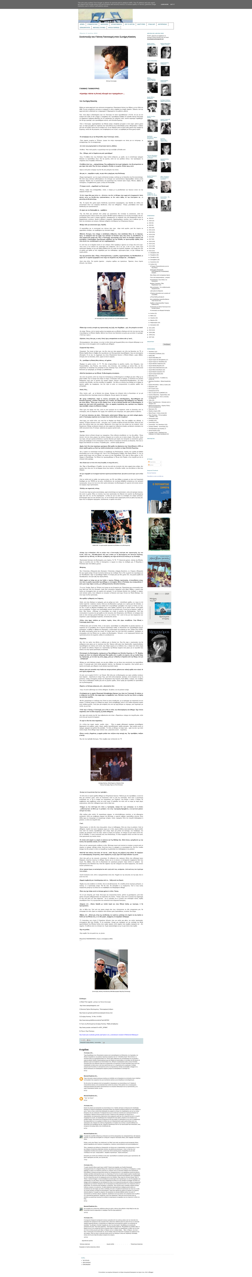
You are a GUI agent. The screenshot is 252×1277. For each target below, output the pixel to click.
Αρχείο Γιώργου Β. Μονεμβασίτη (157, 359)
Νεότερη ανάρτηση (85, 1244)
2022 (150, 227)
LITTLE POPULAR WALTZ (157, 297)
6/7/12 (85, 1070)
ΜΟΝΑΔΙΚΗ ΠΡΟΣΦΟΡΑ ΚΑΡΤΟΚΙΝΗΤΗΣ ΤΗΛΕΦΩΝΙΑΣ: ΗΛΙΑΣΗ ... (159, 271)
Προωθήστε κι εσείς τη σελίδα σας (155, 476)
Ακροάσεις (151, 351)
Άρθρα (150, 355)
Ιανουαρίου (153, 325)
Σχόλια (151, 465)
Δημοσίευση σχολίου (87, 1240)
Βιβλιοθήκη (152, 376)
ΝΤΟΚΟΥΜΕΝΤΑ (116, 24)
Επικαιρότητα (152, 390)
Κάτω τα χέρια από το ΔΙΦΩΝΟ (157, 392)
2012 (150, 250)
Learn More (164, 4)
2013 (150, 248)
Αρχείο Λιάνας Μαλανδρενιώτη (157, 367)
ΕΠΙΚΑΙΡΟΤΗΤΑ (85, 27)
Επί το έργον (152, 388)
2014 (150, 246)
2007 (150, 337)
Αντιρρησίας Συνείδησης (155, 353)
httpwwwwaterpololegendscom (89, 1005)
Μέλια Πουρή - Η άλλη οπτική (156, 413)
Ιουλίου (152, 264)
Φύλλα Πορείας (153, 430)
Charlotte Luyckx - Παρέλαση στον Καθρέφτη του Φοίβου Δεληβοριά (158, 433)
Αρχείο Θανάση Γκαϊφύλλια (156, 363)
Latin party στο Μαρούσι (156, 291)
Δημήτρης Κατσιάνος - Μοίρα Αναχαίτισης (160, 381)
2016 (150, 241)
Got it (172, 4)
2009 (150, 332)
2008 (150, 334)
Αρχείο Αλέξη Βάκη (153, 357)
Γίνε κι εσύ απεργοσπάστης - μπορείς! (160, 277)
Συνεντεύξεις (152, 422)
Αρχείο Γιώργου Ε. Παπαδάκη (156, 361)
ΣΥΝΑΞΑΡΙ (151, 24)
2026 (150, 218)
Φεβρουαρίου (154, 322)
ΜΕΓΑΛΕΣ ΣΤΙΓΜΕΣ (99, 27)
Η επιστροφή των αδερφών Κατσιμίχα (160, 310)
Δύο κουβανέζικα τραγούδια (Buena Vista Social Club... (159, 300)
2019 (150, 234)
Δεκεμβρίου (153, 252)
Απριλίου (152, 318)
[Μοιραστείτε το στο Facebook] (88, 1040)
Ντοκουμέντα (152, 418)
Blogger (151, 1272)
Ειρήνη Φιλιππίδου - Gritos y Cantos (158, 384)
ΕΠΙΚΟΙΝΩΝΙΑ (86, 1264)
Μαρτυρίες (151, 409)
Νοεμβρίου (153, 255)
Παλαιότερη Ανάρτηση (137, 1244)
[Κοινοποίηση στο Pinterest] (90, 1040)
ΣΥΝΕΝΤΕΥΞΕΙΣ (92, 24)
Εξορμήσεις (152, 386)
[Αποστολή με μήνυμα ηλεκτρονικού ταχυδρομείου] (82, 1040)
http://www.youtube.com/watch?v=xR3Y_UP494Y (93, 1027)
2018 (150, 237)
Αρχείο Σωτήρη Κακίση (155, 373)
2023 (150, 225)
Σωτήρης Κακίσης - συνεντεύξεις (93, 1042)
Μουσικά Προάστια (89, 1076)
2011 (150, 328)
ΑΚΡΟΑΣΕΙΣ (104, 24)
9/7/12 (85, 1201)
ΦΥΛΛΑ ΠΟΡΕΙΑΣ (113, 27)
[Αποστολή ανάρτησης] (103, 1042)
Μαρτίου (152, 320)
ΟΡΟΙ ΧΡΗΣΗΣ (87, 1262)
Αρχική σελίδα (110, 1244)
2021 (150, 230)
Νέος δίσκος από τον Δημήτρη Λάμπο (160, 275)
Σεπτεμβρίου (153, 259)
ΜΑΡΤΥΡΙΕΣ (141, 24)
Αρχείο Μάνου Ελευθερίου (156, 369)
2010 (150, 330)
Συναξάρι (151, 420)
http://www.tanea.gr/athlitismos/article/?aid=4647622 (94, 1020)
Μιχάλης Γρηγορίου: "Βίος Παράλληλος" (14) (157, 284)
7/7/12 (85, 1159)
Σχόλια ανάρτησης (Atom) (93, 1247)
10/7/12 (86, 1212)
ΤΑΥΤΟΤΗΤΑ (86, 1260)
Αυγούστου (153, 262)
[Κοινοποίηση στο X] (86, 1040)
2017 (150, 239)
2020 (150, 232)
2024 (150, 223)
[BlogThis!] (84, 1040)
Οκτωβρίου (153, 257)
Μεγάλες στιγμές (153, 411)
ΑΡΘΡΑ (82, 24)
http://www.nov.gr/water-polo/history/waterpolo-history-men (96, 1013)
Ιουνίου (152, 313)
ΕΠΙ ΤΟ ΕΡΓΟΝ (129, 24)
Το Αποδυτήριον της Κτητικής (156, 428)
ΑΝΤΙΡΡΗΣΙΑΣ (162, 24)
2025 (150, 220)
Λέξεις (150, 400)
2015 (150, 243)
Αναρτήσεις (152, 462)
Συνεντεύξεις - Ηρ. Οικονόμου (156, 424)
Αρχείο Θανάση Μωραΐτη (155, 365)
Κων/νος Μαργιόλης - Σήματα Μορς (158, 394)
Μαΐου (152, 315)
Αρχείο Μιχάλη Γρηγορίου (155, 371)
